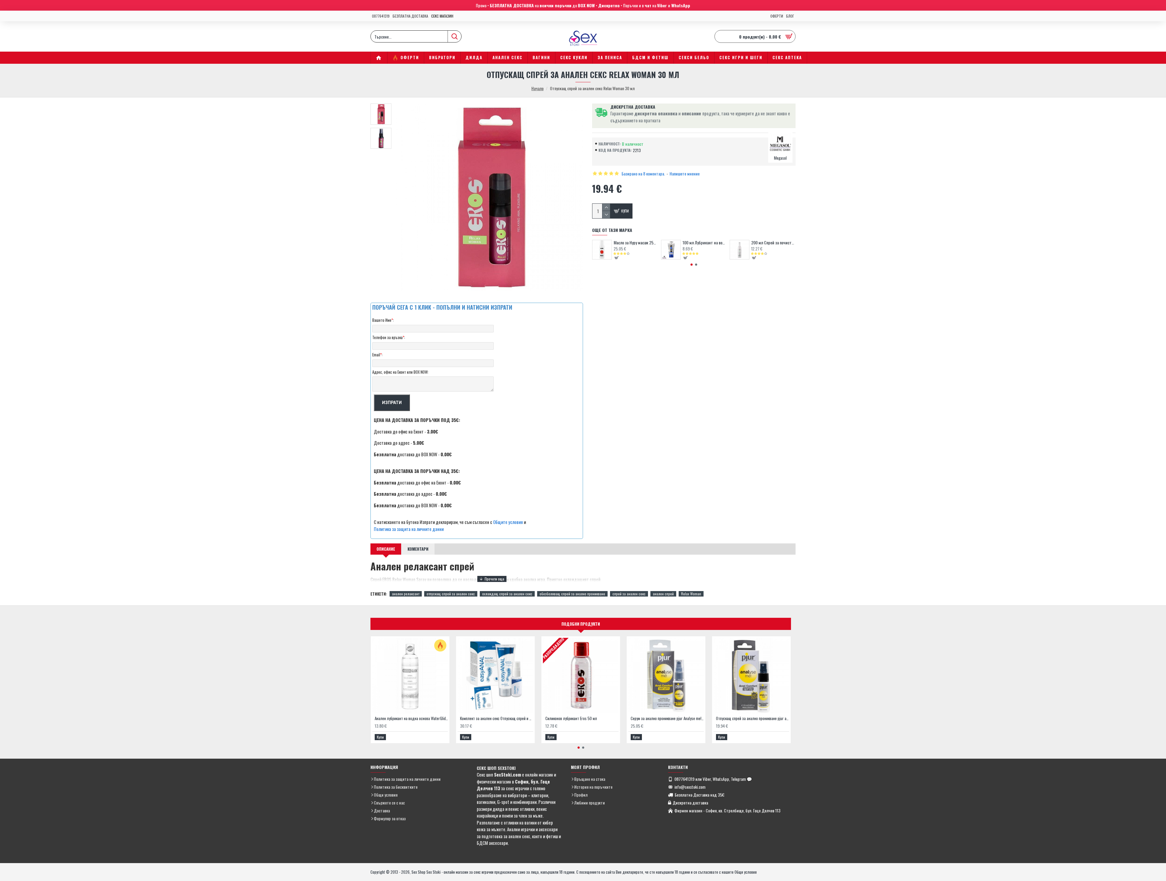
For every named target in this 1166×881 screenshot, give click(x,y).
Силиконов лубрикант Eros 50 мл (571, 718)
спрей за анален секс (629, 593)
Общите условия (508, 522)
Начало (537, 88)
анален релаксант (405, 593)
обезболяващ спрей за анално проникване (572, 593)
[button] (691, 265)
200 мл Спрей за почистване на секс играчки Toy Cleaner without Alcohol (773, 242)
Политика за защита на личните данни (409, 529)
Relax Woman (691, 593)
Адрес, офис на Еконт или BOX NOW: (400, 372)
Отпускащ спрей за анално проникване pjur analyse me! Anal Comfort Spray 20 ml (752, 718)
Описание (386, 549)
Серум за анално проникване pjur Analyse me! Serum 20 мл (667, 718)
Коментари (417, 549)
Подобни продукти (580, 624)
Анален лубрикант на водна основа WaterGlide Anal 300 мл (411, 718)
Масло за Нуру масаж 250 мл (636, 242)
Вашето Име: (383, 320)
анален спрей (663, 593)
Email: (377, 355)
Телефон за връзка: (388, 337)
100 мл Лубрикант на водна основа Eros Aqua (705, 242)
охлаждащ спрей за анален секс (507, 593)
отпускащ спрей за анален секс (451, 593)
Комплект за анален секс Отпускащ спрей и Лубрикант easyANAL (496, 718)
